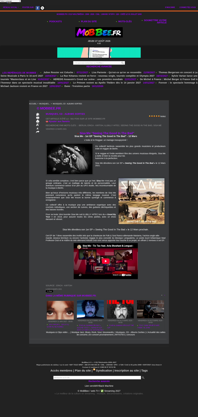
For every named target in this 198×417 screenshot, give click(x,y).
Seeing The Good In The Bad (136, 125)
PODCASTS (55, 21)
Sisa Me (157, 125)
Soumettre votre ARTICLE (155, 21)
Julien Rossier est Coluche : (59, 72)
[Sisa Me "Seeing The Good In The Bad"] (70, 143)
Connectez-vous (187, 7)
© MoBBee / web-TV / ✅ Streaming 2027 (99, 391)
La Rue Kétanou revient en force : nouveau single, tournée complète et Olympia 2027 (107, 76)
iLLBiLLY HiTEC (112, 125)
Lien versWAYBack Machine (99, 386)
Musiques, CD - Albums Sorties (67, 104)
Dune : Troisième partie (77, 86)
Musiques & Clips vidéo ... (58, 332)
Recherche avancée (99, 66)
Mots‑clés (125, 21)
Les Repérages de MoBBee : (20, 72)
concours (130, 335)
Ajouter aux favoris (59, 121)
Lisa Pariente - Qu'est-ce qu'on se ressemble (117, 72)
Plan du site (88, 21)
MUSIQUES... (44, 104)
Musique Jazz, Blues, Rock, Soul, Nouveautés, (93, 332)
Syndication (104, 370)
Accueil (32, 104)
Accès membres (61, 370)
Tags (144, 370)
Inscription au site (126, 370)
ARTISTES (120, 335)
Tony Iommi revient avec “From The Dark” (148, 327)
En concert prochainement (101, 335)
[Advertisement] (99, 95)
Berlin (82, 125)
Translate (14, 3)
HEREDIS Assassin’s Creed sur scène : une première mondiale (88, 79)
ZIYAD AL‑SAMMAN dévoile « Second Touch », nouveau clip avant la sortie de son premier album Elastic (90, 327)
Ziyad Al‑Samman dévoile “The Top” (120, 327)
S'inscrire (170, 7)
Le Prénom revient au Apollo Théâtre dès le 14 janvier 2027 (107, 82)
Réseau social (10, 7)
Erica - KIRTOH (95, 125)
